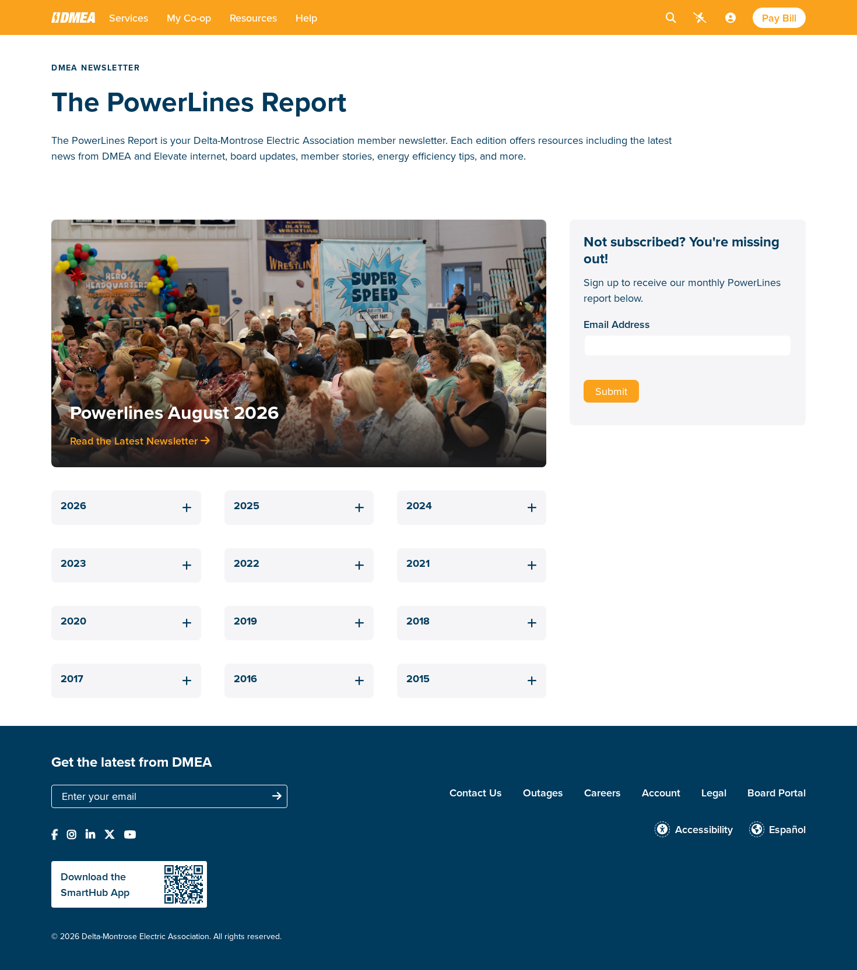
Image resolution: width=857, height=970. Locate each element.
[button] (128, 17)
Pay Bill (779, 17)
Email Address (617, 324)
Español (787, 829)
